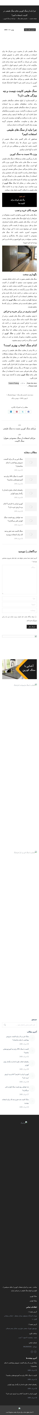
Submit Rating (14, 383)
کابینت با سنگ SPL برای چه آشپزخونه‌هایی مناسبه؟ (13, 478)
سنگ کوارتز (33, 1301)
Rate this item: (32, 383)
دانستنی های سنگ (30, 30)
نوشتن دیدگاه (15, 398)
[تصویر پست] (31, 462)
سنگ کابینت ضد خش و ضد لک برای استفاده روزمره (13, 532)
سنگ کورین (33, 1296)
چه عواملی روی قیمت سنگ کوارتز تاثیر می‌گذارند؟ (13, 519)
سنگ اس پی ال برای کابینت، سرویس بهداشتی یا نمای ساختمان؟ (13, 462)
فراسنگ (9, 82)
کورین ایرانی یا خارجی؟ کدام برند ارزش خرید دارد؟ (13, 505)
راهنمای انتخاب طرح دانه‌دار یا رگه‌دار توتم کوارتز (12, 491)
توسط (12, 395)
